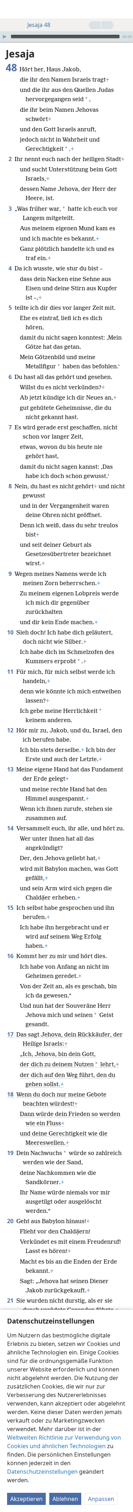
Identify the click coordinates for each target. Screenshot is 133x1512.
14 (11, 828)
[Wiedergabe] (4, 36)
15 (11, 908)
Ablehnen (65, 1499)
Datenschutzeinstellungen (42, 1471)
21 (11, 1300)
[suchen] (124, 9)
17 (11, 1034)
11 (11, 672)
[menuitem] (10, 9)
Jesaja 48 (38, 25)
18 (11, 1094)
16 (11, 956)
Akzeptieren (26, 1499)
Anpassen (101, 1499)
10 (11, 632)
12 (11, 730)
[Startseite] (10, 9)
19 (11, 1153)
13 (11, 769)
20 (11, 1221)
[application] (66, 36)
